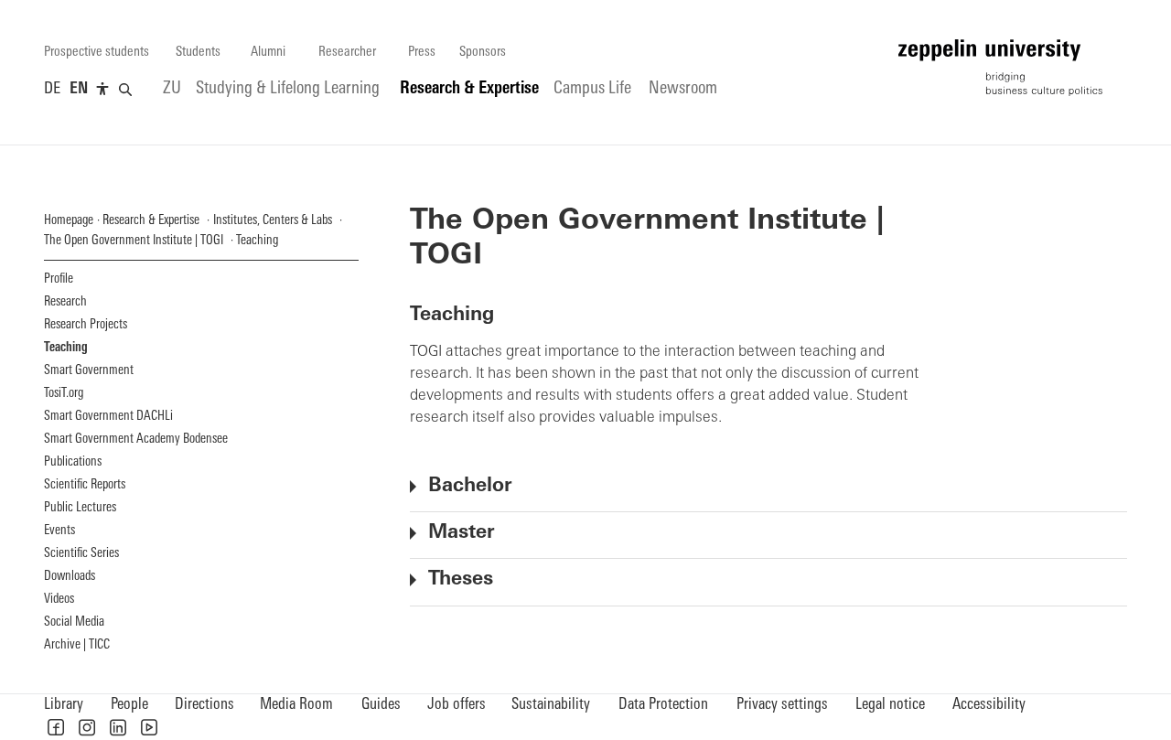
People (129, 705)
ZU (172, 89)
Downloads (69, 577)
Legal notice (890, 705)
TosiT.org (63, 394)
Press (421, 52)
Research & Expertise (469, 89)
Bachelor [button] (469, 486)
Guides (381, 705)
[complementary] (102, 89)
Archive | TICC (77, 645)
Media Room (296, 705)
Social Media (74, 622)
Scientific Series (81, 554)
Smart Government (89, 371)
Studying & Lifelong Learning (288, 89)
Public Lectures (80, 508)
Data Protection (663, 705)
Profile (58, 279)
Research (65, 302)
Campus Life (592, 89)
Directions (204, 705)
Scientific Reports (84, 485)
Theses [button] (460, 579)
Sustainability (550, 705)
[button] (56, 727)
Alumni (268, 52)
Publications (73, 462)
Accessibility (989, 705)
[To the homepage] (1000, 67)
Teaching (66, 348)
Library (63, 705)
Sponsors (482, 52)
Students (198, 52)
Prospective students (96, 52)
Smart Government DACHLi (108, 417)
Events (59, 531)
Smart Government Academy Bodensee (136, 439)
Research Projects (85, 325)
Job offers (456, 705)
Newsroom (683, 89)
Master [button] (461, 532)
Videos (59, 599)
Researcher (347, 52)
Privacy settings (782, 705)
